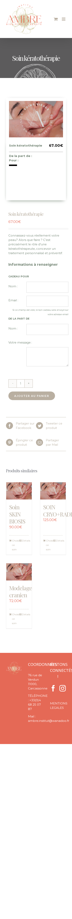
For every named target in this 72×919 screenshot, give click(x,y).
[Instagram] (62, 688)
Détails (25, 540)
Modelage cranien (20, 591)
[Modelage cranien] (19, 571)
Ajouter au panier (31, 396)
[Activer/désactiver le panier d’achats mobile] (56, 19)
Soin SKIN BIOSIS (17, 514)
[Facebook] (53, 688)
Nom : (13, 286)
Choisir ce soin (15, 545)
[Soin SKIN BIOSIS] (19, 490)
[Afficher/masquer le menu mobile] (64, 19)
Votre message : (20, 342)
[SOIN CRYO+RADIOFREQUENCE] (53, 490)
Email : (13, 300)
